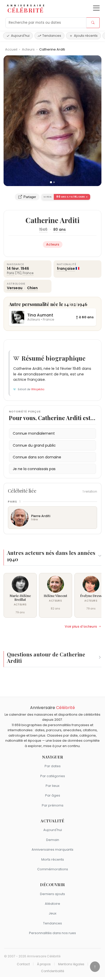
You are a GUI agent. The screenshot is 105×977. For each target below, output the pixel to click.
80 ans (59, 229)
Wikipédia (37, 389)
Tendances (51, 35)
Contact (23, 964)
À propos (44, 964)
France (28, 273)
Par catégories (52, 776)
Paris (10, 273)
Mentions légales (71, 964)
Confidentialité (52, 971)
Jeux (52, 913)
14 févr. (13, 268)
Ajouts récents (86, 35)
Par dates (53, 766)
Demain (52, 840)
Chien (32, 287)
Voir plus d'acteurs (81, 627)
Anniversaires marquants (52, 849)
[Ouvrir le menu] (96, 8)
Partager (29, 197)
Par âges (52, 795)
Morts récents (52, 859)
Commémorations (52, 869)
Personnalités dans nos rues (52, 933)
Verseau (15, 287)
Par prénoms (52, 805)
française (66, 268)
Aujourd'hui (20, 35)
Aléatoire (52, 903)
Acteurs (28, 49)
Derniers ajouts (52, 894)
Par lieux (52, 786)
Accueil (11, 49)
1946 (43, 229)
